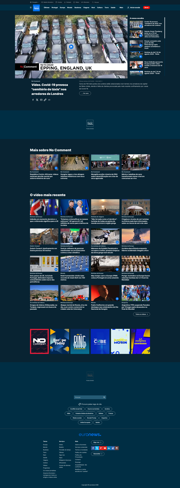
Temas (45, 441)
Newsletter (96, 454)
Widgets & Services (65, 460)
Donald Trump (91, 418)
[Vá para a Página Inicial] (36, 8)
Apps (60, 457)
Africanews (62, 462)
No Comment (34, 172)
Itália (68, 413)
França (111, 413)
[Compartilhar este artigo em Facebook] (33, 99)
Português (34, 2)
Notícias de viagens (97, 216)
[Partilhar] (41, 99)
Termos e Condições (81, 449)
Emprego (78, 462)
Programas (46, 468)
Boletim (61, 447)
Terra (106, 7)
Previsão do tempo (65, 449)
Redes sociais (77, 418)
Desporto (125, 302)
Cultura (99, 7)
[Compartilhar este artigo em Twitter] (37, 99)
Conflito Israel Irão (76, 409)
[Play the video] (71, 46)
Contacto (78, 459)
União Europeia (85, 422)
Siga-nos (62, 455)
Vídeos (45, 465)
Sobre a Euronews (80, 444)
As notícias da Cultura (98, 246)
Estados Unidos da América (84, 413)
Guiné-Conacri (35, 246)
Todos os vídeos (141, 314)
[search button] (92, 2)
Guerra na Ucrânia (93, 409)
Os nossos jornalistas (49, 470)
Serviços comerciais (81, 447)
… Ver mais (85, 93)
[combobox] (102, 2)
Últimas (46, 7)
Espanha (104, 418)
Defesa (101, 413)
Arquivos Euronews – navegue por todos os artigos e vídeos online (50, 475)
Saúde (113, 7)
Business (78, 7)
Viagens (86, 7)
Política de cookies (81, 452)
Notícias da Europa (36, 216)
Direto (146, 7)
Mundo (69, 7)
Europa (62, 7)
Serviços (62, 441)
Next (93, 7)
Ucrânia (107, 409)
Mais (76, 441)
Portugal (55, 7)
